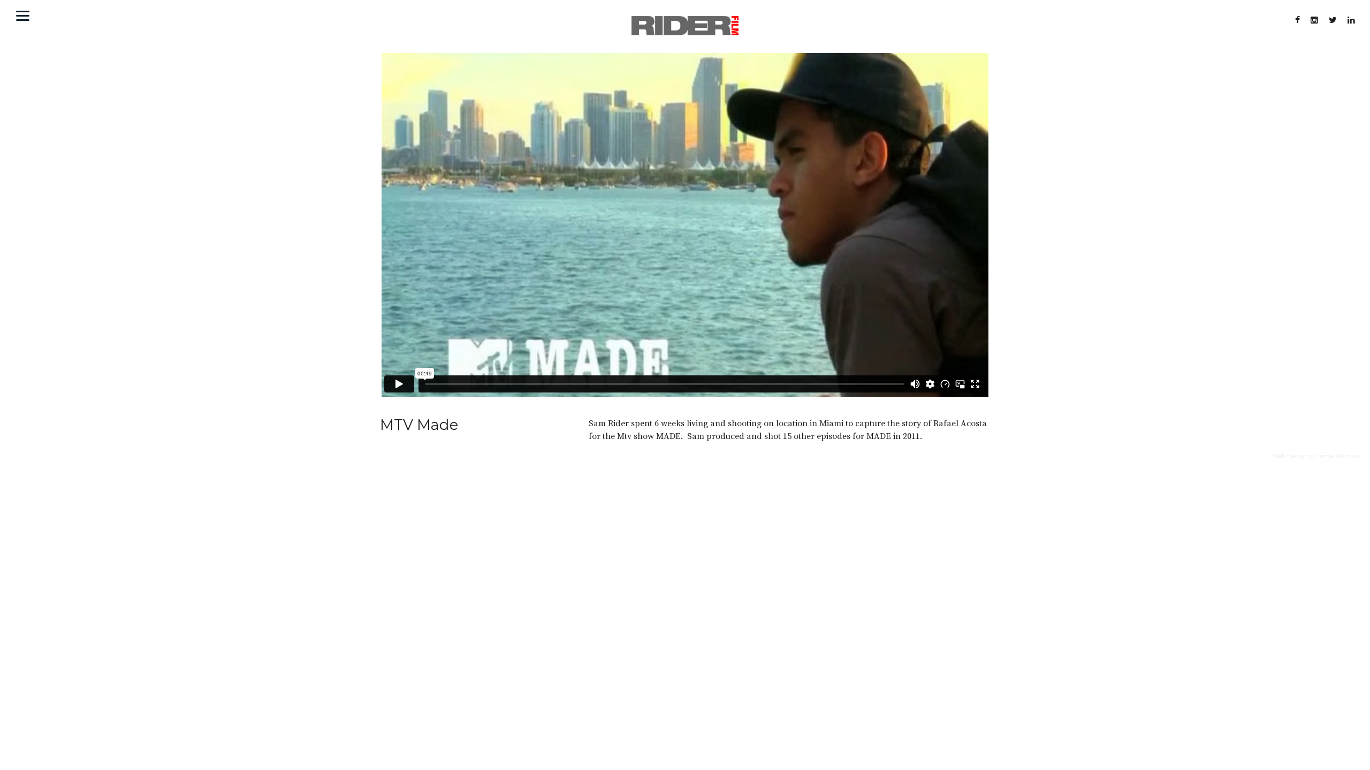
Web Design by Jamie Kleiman (1316, 456)
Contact (76, 16)
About (36, 16)
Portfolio (122, 16)
